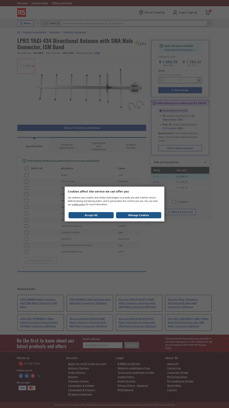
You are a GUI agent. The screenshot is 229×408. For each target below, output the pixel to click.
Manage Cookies (138, 215)
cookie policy (78, 204)
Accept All (91, 215)
